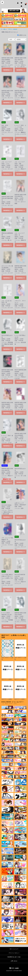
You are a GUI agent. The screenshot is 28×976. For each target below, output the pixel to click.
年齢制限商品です (7, 70)
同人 (5, 29)
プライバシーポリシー (14, 953)
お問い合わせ (14, 961)
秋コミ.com (14, 968)
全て (2, 29)
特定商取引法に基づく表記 (14, 957)
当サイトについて (14, 949)
